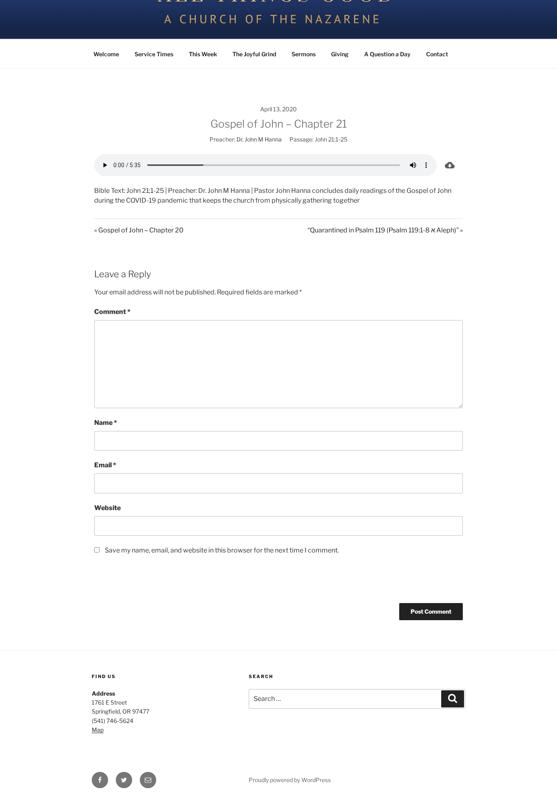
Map (98, 729)
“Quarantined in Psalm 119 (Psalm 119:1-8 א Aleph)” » (385, 230)
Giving (340, 54)
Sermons (304, 54)
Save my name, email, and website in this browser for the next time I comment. (222, 550)
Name (105, 423)
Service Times (154, 54)
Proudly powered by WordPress (290, 779)
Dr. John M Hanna (259, 139)
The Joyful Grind (254, 54)
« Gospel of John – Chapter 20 (138, 230)
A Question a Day (387, 54)
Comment (112, 312)
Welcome (106, 54)
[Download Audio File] (450, 165)
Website (107, 508)
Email (105, 465)
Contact (437, 54)
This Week (203, 54)
